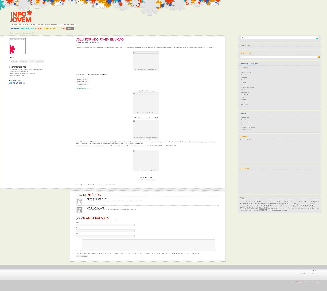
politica (255, 208)
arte (241, 201)
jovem (253, 206)
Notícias (38, 28)
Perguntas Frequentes (51, 24)
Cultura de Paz (245, 70)
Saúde (243, 89)
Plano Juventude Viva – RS (17, 75)
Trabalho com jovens (246, 129)
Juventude (14, 61)
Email (78, 228)
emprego (312, 204)
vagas (278, 210)
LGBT (276, 206)
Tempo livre (252, 210)
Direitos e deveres (250, 203)
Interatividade (50, 28)
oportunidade (295, 206)
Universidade (272, 210)
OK (319, 57)
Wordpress (316, 282)
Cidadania (256, 201)
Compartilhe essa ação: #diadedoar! (19, 71)
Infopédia (14, 28)
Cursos (306, 201)
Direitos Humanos (267, 204)
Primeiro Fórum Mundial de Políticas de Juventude (22, 73)
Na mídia (27, 24)
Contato (72, 24)
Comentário (79, 251)
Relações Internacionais (247, 87)
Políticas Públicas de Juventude (269, 208)
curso (300, 201)
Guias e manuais (245, 122)
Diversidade (244, 75)
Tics (257, 210)
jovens (259, 205)
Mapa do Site (65, 24)
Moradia (243, 82)
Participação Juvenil (246, 124)
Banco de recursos (246, 117)
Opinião (243, 107)
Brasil (248, 202)
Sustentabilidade (245, 92)
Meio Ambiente (282, 206)
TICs (242, 97)
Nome (78, 222)
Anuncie (70, 28)
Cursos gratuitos (314, 201)
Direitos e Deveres (246, 72)
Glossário (243, 120)
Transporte (244, 102)
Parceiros (33, 24)
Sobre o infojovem (19, 24)
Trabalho (243, 99)
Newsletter (40, 24)
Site (77, 233)
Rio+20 (31, 61)
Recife (286, 208)
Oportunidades (27, 28)
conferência (272, 201)
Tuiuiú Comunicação (299, 282)
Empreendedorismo (304, 204)
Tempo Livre (244, 94)
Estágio (249, 206)
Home (11, 24)
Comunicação (266, 201)
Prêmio (283, 208)
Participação (23, 61)
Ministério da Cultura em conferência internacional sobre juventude (26, 69)
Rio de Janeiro (307, 208)
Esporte (243, 80)
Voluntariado (39, 61)
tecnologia (245, 210)
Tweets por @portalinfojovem (248, 139)
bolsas (243, 201)
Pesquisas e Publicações (248, 127)
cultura (288, 202)
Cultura (61, 28)
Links (59, 24)
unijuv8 (87, 42)
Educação (244, 77)
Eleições (297, 204)
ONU (288, 206)
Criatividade (244, 67)
